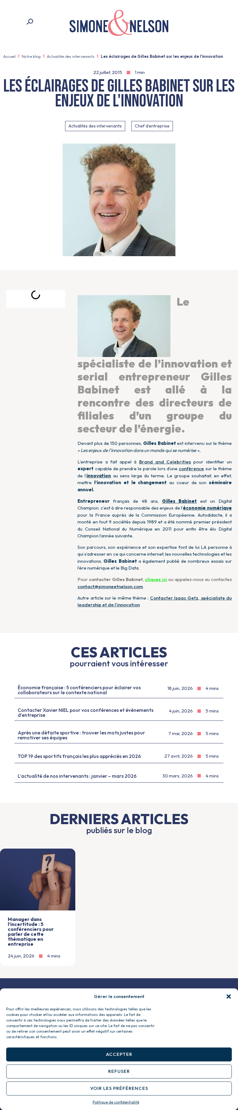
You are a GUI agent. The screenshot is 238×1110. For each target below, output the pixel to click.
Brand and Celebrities (165, 462)
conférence (191, 468)
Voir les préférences (119, 1088)
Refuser (119, 1071)
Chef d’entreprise (152, 126)
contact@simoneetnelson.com (110, 586)
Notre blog (31, 56)
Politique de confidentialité (116, 1102)
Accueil (9, 56)
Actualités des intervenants (71, 56)
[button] (229, 996)
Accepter (119, 1054)
